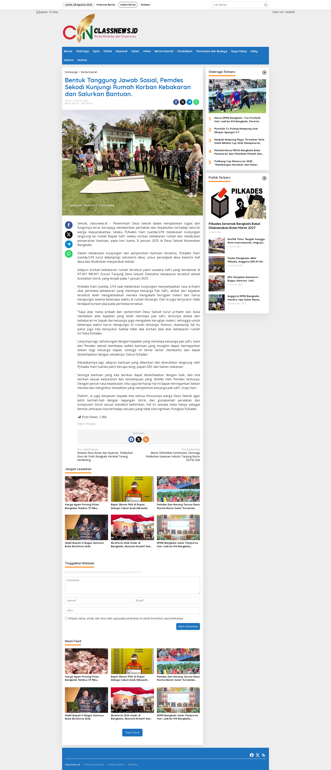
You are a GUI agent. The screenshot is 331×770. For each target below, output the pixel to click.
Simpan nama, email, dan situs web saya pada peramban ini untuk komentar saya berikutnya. (126, 618)
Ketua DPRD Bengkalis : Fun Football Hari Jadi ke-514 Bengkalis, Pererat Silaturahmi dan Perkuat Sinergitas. (237, 119)
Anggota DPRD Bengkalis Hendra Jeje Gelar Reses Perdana (243, 298)
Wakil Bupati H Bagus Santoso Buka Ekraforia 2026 (84, 544)
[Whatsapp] (196, 102)
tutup (55, 12)
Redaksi (133, 764)
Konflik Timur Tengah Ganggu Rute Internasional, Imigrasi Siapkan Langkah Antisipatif (246, 241)
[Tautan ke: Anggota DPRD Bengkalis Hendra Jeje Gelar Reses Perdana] (217, 302)
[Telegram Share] (189, 102)
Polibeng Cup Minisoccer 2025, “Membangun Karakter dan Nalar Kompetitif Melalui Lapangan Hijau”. (237, 163)
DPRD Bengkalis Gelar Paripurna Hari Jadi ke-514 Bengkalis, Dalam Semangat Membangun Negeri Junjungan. (177, 544)
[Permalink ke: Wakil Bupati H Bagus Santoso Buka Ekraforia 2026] (86, 527)
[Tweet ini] (183, 102)
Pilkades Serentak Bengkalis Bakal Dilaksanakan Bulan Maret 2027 (234, 226)
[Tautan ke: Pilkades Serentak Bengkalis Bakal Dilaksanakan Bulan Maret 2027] (237, 202)
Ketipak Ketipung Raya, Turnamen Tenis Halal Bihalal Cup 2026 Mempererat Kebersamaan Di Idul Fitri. (239, 141)
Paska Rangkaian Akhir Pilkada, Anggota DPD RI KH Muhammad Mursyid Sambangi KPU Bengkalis (245, 260)
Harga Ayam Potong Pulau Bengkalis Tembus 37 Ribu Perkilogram (82, 506)
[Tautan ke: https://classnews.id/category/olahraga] (264, 72)
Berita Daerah (72, 103)
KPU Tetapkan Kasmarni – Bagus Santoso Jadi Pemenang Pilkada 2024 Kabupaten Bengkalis (244, 279)
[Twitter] (139, 439)
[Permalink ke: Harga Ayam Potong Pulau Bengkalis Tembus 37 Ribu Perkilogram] (86, 488)
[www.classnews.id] (100, 28)
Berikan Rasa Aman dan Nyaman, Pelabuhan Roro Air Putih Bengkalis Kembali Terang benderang (105, 455)
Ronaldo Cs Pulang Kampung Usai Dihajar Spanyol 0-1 (236, 130)
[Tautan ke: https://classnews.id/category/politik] (264, 178)
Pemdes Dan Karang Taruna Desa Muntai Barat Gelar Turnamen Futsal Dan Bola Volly (178, 506)
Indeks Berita (116, 764)
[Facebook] (131, 439)
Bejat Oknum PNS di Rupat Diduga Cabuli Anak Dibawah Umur (129, 506)
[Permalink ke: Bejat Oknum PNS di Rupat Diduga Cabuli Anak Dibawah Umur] (132, 488)
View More (132, 732)
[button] (265, 5)
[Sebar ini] (176, 102)
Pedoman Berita (94, 764)
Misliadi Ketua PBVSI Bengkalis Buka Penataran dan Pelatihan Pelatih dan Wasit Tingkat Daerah (238, 152)
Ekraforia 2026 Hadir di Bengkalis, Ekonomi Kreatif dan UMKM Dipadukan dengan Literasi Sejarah (132, 544)
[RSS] (146, 439)
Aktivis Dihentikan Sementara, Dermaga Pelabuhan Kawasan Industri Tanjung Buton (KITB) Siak (173, 455)
